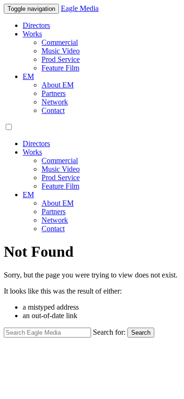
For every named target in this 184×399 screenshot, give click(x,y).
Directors (36, 25)
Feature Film (60, 68)
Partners (54, 93)
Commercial (60, 42)
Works (32, 34)
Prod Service (61, 59)
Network (55, 102)
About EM (58, 85)
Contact (53, 110)
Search (141, 332)
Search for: (109, 332)
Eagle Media (80, 8)
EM (28, 76)
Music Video (61, 51)
